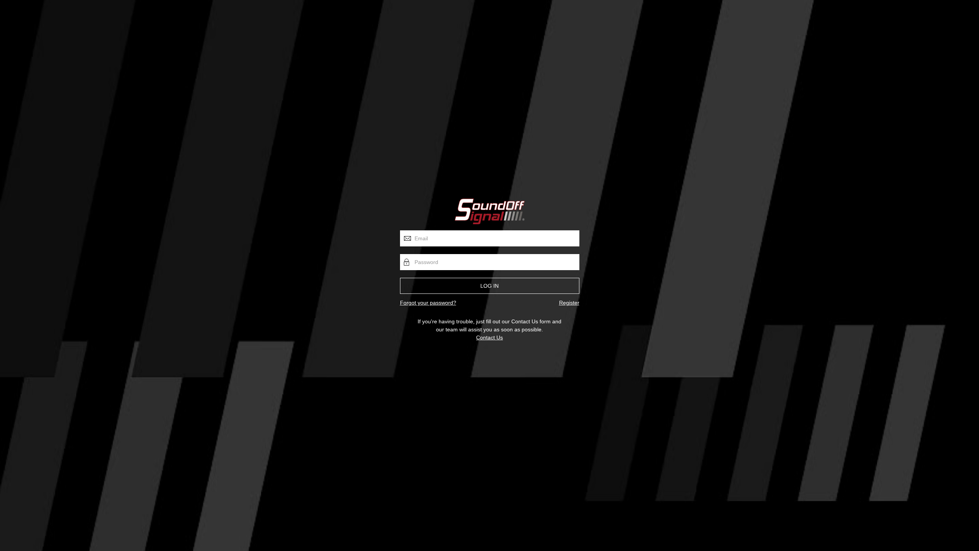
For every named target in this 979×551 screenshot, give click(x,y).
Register (569, 303)
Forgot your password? (428, 303)
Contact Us (489, 337)
